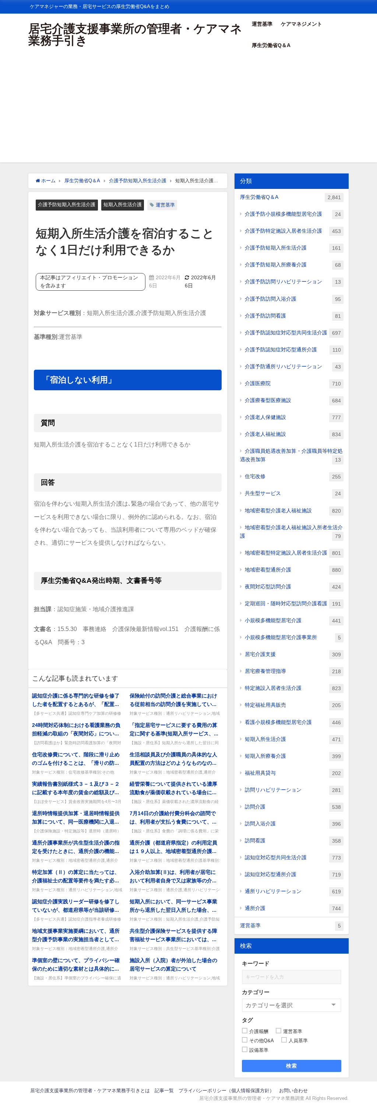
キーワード (255, 963)
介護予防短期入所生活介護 (66, 204)
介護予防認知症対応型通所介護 (293, 349)
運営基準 (262, 23)
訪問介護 (293, 807)
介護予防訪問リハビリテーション (293, 281)
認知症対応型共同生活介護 (293, 857)
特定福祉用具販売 (293, 705)
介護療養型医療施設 (293, 400)
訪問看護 (293, 840)
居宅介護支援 (293, 654)
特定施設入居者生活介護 (293, 688)
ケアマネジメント (301, 23)
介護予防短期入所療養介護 (293, 265)
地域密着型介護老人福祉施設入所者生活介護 (291, 532)
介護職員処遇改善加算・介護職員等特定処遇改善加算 (291, 455)
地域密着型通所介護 (293, 570)
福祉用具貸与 (293, 773)
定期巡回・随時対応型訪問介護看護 (293, 603)
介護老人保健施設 (293, 417)
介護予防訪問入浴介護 (293, 299)
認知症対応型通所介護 (293, 874)
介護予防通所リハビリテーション (293, 366)
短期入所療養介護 (293, 756)
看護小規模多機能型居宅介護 (293, 722)
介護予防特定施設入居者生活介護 (293, 231)
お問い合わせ (293, 1090)
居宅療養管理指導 (293, 671)
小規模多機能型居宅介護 (293, 620)
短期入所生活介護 (122, 204)
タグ (247, 1020)
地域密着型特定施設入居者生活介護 (293, 553)
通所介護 (293, 908)
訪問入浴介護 (293, 823)
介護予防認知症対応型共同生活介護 (293, 333)
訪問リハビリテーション (293, 790)
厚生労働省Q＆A (271, 45)
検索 (291, 1066)
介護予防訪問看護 (293, 316)
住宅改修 (293, 476)
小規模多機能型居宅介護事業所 (293, 637)
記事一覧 (164, 1090)
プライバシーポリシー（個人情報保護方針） (226, 1090)
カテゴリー (255, 992)
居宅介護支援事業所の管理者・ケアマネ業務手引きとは (90, 1090)
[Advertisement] (188, 111)
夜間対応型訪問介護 (293, 586)
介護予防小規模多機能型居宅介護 (293, 214)
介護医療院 (293, 383)
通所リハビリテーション (293, 891)
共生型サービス (293, 493)
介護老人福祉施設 (293, 434)
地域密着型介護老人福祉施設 (293, 510)
